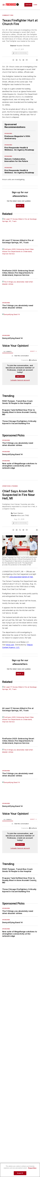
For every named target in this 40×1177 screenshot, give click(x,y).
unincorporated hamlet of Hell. (21, 577)
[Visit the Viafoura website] (33, 360)
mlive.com (10, 645)
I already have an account (20, 380)
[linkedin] (17, 60)
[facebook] (13, 60)
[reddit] (23, 60)
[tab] (7, 351)
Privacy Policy (32, 1168)
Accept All (20, 1173)
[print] (37, 60)
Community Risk (7, 15)
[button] (3, 4)
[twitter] (20, 60)
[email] (27, 60)
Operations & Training (10, 486)
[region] (20, 356)
